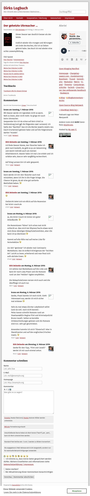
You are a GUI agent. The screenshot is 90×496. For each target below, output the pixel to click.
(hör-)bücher (8, 60)
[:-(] (16, 456)
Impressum (69, 18)
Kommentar (9, 386)
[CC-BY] (65, 135)
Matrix (76, 82)
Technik (71, 87)
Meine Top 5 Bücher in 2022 (13, 79)
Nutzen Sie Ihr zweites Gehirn (14, 74)
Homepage (8, 379)
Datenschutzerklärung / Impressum (19, 464)
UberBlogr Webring (68, 110)
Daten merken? (12, 469)
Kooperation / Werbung (37, 18)
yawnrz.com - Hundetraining (71, 76)
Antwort (15, 135)
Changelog (74, 73)
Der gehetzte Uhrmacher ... (21, 25)
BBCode (7, 427)
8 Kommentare (19, 60)
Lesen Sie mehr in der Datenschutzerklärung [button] (22, 492)
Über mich (8, 18)
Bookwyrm (64, 93)
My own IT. (72, 129)
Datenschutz (56, 18)
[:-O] (13, 456)
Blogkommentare (75, 98)
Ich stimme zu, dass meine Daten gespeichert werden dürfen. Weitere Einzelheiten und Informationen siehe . (27, 462)
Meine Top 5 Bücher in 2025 (13, 68)
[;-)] (27, 456)
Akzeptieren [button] (77, 491)
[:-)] (7, 456)
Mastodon (68, 82)
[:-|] (10, 456)
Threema (68, 85)
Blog (62, 98)
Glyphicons (68, 125)
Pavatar (26, 418)
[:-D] (21, 456)
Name (6, 366)
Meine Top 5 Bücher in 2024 (13, 71)
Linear (24, 105)
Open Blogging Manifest (69, 69)
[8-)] (19, 456)
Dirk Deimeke (20, 30)
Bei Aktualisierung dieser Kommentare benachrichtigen (29, 472)
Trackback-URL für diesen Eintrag (15, 91)
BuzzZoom (63, 79)
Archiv (61, 100)
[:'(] (5, 456)
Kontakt (19, 18)
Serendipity (16, 485)
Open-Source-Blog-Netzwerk (71, 105)
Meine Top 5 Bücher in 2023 (13, 76)
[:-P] (24, 456)
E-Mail (6, 373)
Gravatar (7, 418)
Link (9, 135)
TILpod (72, 79)
